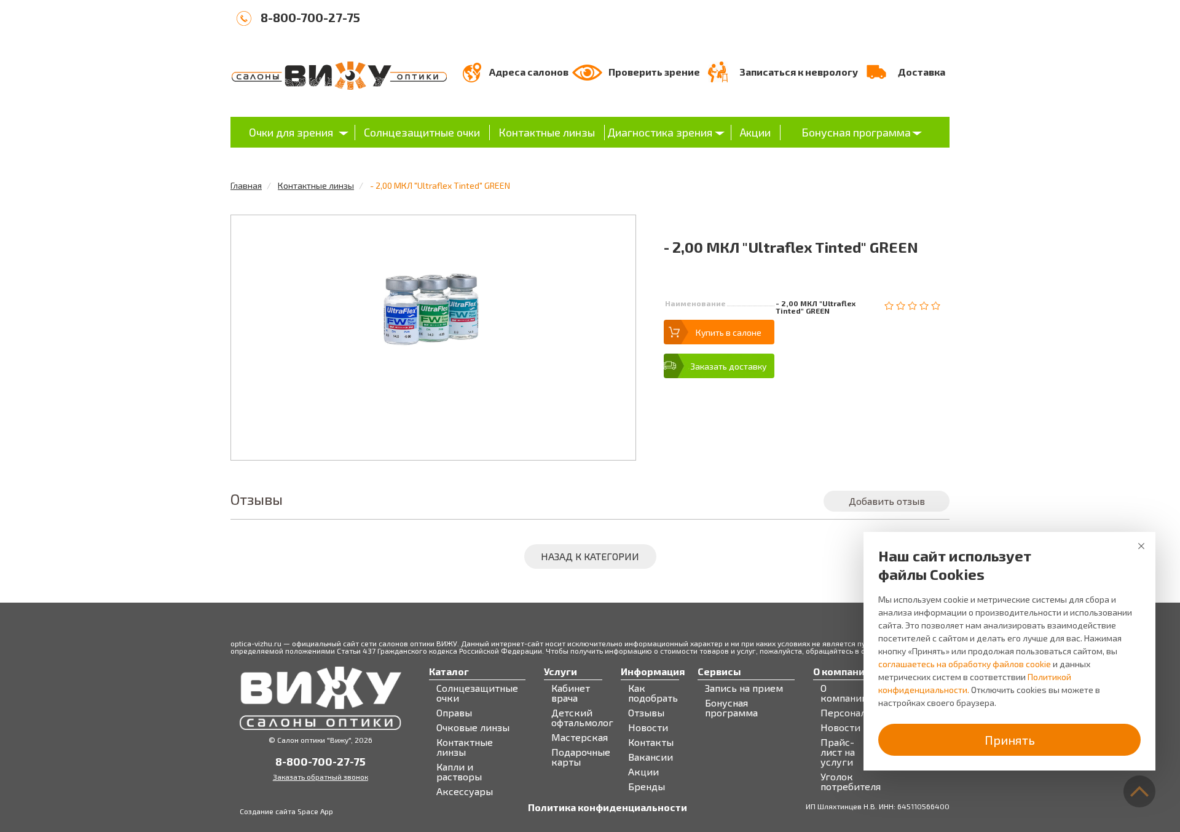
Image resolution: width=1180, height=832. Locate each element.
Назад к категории (590, 556)
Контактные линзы (546, 132)
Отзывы (646, 713)
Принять (1010, 739)
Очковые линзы (472, 727)
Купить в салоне (728, 332)
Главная (246, 185)
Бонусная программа (856, 132)
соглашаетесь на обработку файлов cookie (964, 664)
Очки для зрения (291, 132)
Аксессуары (464, 791)
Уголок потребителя (850, 781)
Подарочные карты (580, 757)
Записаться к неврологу (798, 71)
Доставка (921, 71)
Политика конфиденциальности (607, 807)
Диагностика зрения (659, 132)
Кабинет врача (570, 693)
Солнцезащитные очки (422, 132)
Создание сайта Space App (286, 811)
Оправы (454, 713)
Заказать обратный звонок (320, 776)
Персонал (843, 713)
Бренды (646, 786)
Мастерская (579, 737)
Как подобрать (653, 693)
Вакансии (650, 757)
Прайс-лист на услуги (837, 752)
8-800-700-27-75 (310, 17)
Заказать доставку (728, 366)
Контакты (651, 742)
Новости (648, 727)
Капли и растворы (459, 772)
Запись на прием (744, 688)
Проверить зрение (654, 71)
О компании (844, 693)
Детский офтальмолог (582, 717)
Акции (755, 132)
